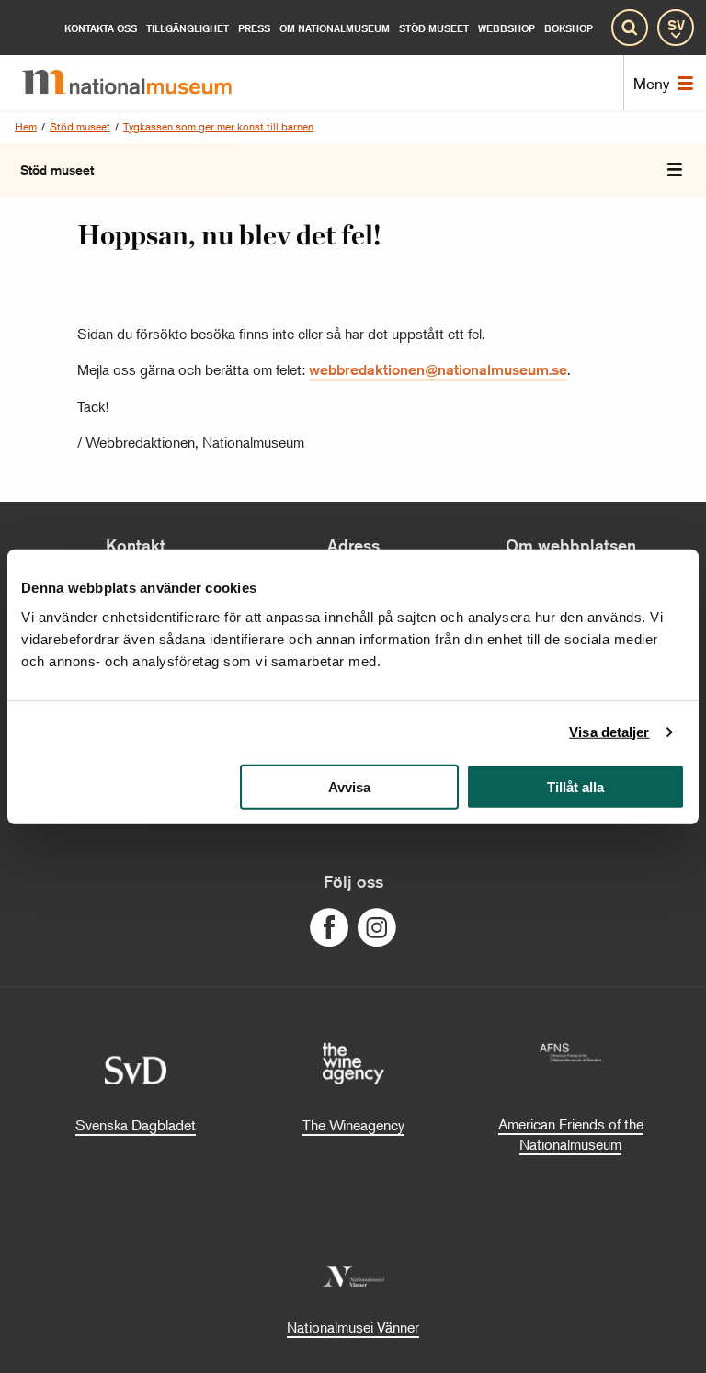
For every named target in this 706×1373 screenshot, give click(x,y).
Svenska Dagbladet (135, 1125)
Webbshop (506, 28)
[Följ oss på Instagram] (377, 927)
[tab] (674, 170)
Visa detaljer (609, 732)
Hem (26, 126)
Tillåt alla (575, 786)
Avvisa (349, 786)
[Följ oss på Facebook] (329, 927)
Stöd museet (80, 126)
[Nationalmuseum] (141, 82)
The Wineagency (353, 1125)
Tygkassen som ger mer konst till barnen (218, 126)
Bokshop (568, 28)
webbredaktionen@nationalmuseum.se (438, 370)
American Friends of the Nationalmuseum (570, 1134)
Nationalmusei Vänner (353, 1327)
